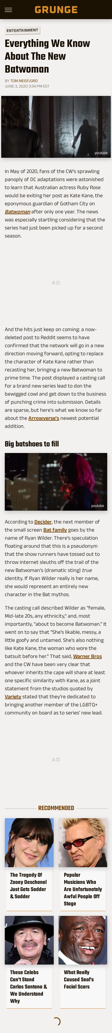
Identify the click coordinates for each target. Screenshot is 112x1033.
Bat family (55, 530)
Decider (43, 522)
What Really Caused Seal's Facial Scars (79, 979)
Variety (13, 697)
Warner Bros (87, 656)
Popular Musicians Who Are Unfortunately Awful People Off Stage (83, 889)
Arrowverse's (43, 418)
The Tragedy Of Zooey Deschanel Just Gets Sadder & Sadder (28, 885)
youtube (101, 153)
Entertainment (22, 30)
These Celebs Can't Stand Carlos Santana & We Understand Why (28, 987)
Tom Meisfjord (24, 80)
